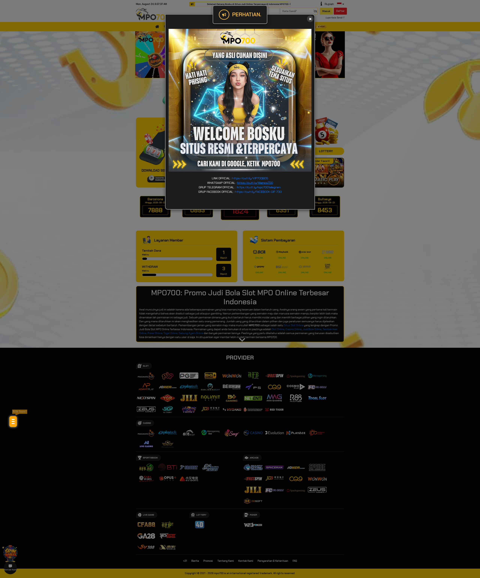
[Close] (310, 19)
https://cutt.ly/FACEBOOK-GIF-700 (258, 192)
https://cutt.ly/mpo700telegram (258, 187)
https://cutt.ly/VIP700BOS (250, 178)
